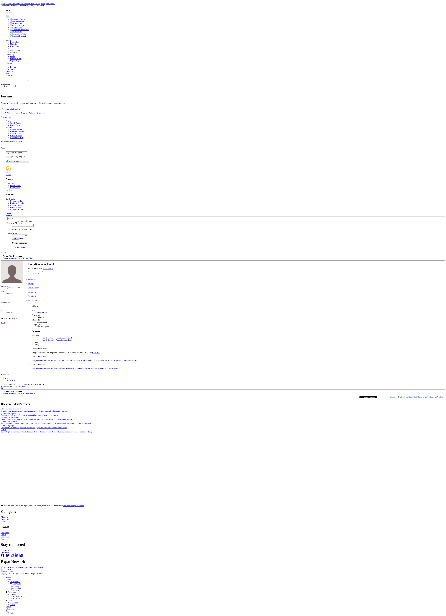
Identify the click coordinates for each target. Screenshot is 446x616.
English (21, 21)
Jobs (7, 73)
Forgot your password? (14, 153)
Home (8, 577)
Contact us (5, 550)
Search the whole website (11, 109)
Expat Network (15, 59)
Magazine (13, 44)
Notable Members (16, 129)
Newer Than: (12, 233)
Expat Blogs (14, 61)
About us (4, 517)
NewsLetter (5, 552)
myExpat (9, 75)
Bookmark (5, 537)
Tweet (3, 323)
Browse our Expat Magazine (73, 506)
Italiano (20, 28)
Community (10, 55)
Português (23, 34)
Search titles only (25, 221)
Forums (8, 121)
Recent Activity (16, 136)
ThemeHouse (21, 386)
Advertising (5, 519)
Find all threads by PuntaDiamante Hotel (57, 340)
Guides (8, 40)
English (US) (10, 380)
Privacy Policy (41, 113)
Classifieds (9, 71)
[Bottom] (2, 388)
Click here (96, 353)
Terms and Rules (27, 113)
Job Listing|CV (33, 300)
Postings (31, 284)
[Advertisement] (70, 470)
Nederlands (24, 30)
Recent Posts (15, 125)
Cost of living (15, 50)
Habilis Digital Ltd (16, 574)
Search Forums (15, 123)
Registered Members (17, 131)
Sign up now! (6, 117)
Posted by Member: (14, 223)
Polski (19, 32)
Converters (14, 52)
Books (3, 535)
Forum (12, 57)
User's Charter (7, 113)
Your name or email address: (11, 142)
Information (32, 279)
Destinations (14, 42)
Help (16, 113)
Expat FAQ (14, 46)
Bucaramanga (9, 313)
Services (9, 63)
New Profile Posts (16, 138)
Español (21, 23)
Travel (12, 69)
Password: (4, 148)
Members (9, 127)
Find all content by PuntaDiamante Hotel (57, 338)
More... (22, 238)
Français (21, 25)
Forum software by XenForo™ (23, 384)
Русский (22, 36)
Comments (32, 292)
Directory (13, 67)
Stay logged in (19, 157)
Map (2, 539)
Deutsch (21, 19)
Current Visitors (16, 134)
